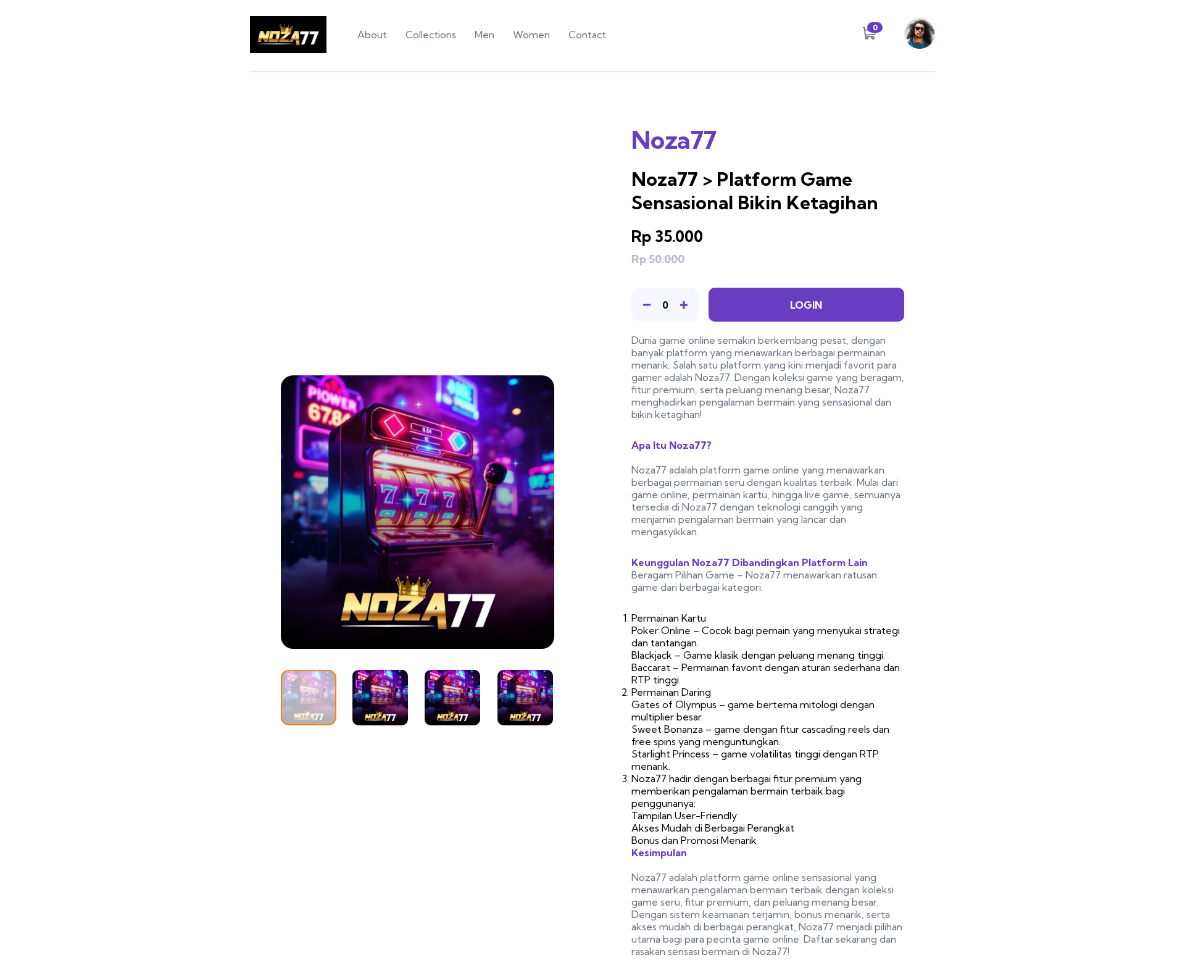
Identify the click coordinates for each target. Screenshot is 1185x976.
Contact (587, 34)
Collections (430, 34)
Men (484, 34)
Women (531, 34)
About (372, 34)
